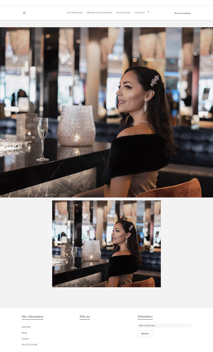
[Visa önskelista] (158, 13)
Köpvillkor (26, 327)
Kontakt (25, 339)
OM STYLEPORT (29, 345)
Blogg (24, 333)
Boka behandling (183, 13)
